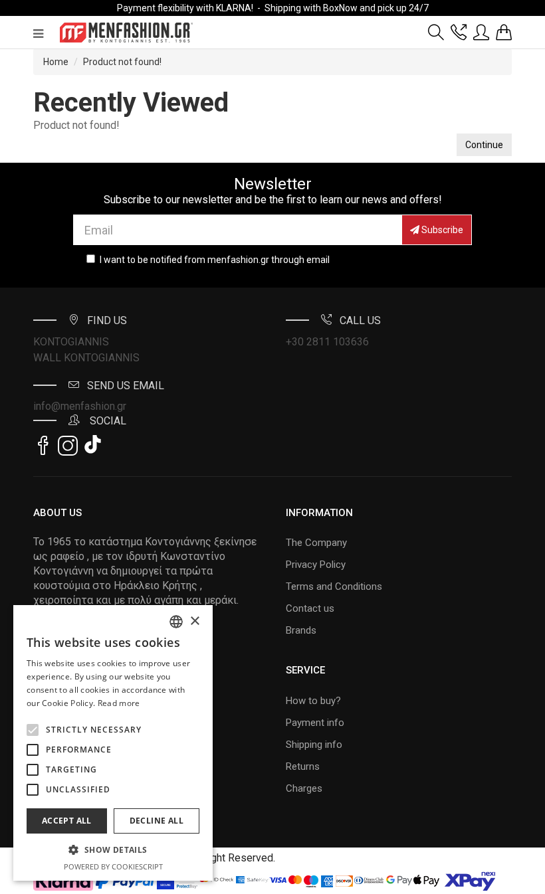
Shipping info (314, 745)
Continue (484, 144)
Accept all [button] (67, 820)
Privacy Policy (316, 565)
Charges (304, 788)
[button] (32, 730)
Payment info (315, 723)
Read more (119, 703)
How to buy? (313, 701)
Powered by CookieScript (113, 866)
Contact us (310, 608)
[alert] (113, 743)
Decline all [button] (156, 820)
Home (55, 61)
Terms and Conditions (334, 586)
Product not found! (122, 61)
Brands (301, 630)
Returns (303, 766)
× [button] (194, 621)
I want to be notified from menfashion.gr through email (215, 259)
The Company (316, 543)
